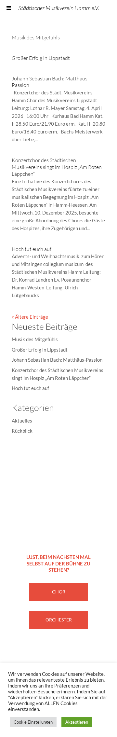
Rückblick (22, 431)
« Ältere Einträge (30, 317)
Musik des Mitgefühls (36, 37)
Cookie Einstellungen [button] (33, 722)
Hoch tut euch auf (31, 249)
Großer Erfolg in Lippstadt (41, 58)
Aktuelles (22, 421)
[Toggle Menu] (9, 8)
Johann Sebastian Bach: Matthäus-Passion (57, 360)
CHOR (58, 591)
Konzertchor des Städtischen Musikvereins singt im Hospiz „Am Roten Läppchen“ (57, 167)
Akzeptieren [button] (76, 722)
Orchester (59, 619)
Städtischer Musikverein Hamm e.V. (58, 7)
